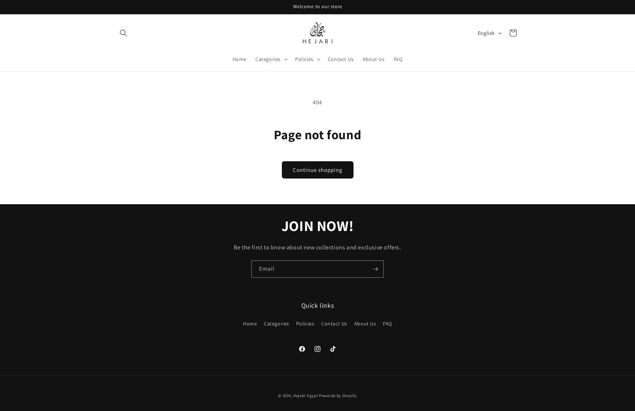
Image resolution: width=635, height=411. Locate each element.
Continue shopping (317, 169)
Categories (276, 323)
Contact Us (334, 323)
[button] (123, 33)
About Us (365, 323)
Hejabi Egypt (305, 395)
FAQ (387, 323)
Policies (305, 323)
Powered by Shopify (338, 395)
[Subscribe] (375, 269)
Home (250, 323)
